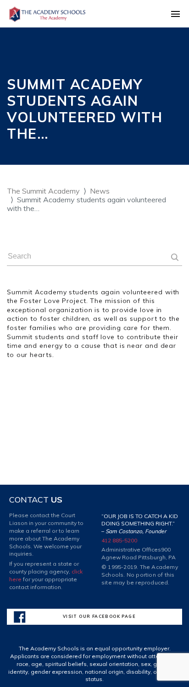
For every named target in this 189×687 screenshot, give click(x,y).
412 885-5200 (119, 540)
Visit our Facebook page (99, 616)
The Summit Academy (43, 190)
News (100, 190)
